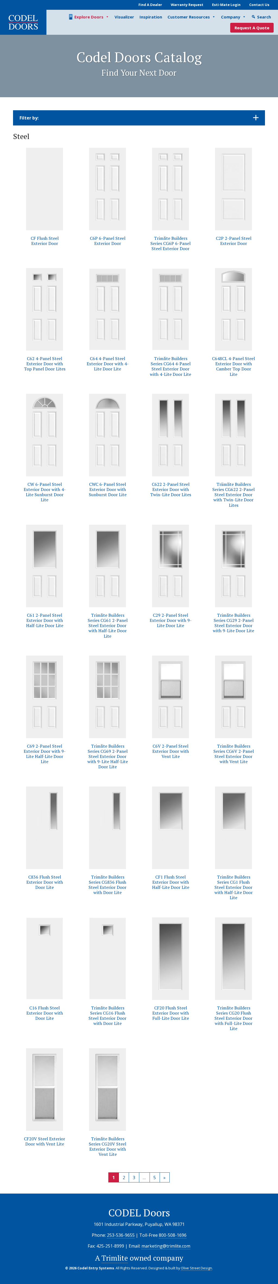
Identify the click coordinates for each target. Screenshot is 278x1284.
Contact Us (259, 4)
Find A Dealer (150, 4)
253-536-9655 (121, 1235)
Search (264, 17)
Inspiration (151, 17)
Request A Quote (252, 27)
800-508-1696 (173, 1235)
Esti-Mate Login (226, 4)
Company (230, 17)
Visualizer (124, 17)
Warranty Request (187, 4)
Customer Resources (189, 17)
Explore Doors (88, 17)
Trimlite (115, 1258)
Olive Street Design (196, 1268)
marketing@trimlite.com (165, 1246)
